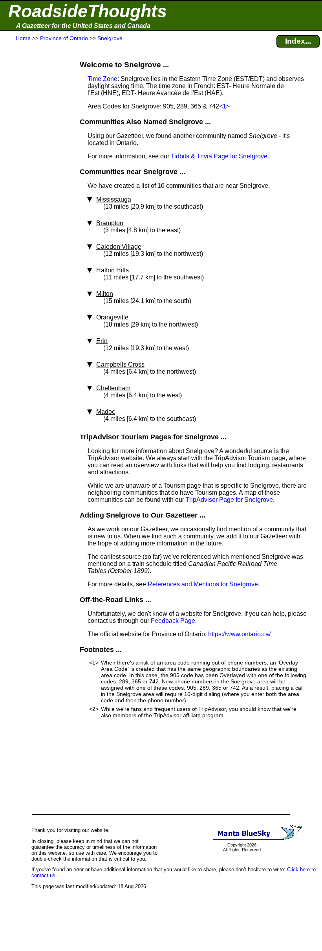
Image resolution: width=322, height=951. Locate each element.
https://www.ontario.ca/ (239, 634)
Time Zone (102, 78)
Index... (298, 41)
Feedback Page (173, 620)
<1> (224, 106)
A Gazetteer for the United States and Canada (83, 25)
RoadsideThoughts (87, 11)
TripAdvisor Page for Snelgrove (229, 499)
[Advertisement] (35, 197)
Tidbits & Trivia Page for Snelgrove (219, 156)
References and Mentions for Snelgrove (203, 584)
